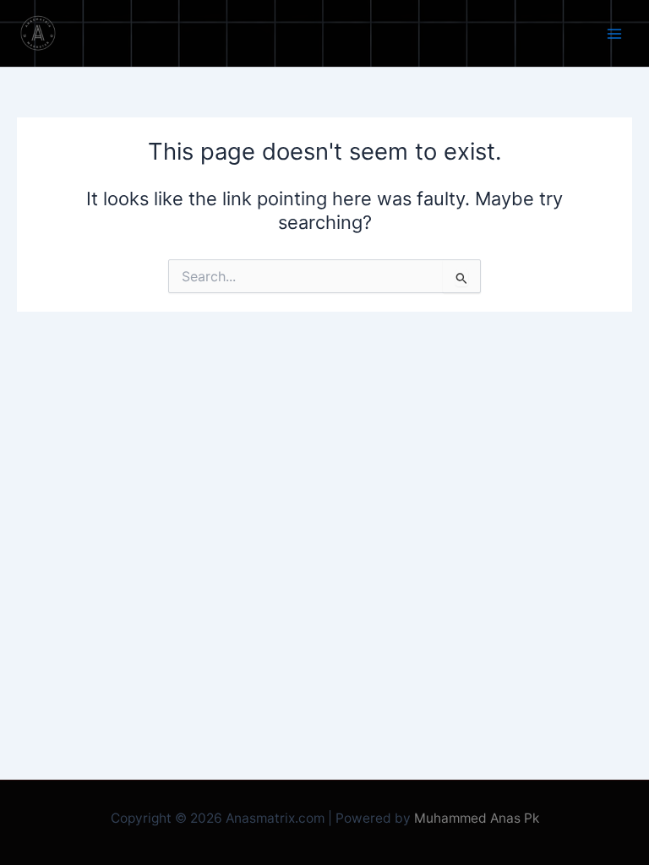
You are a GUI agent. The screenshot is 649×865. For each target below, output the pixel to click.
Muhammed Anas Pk (476, 818)
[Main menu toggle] (614, 34)
